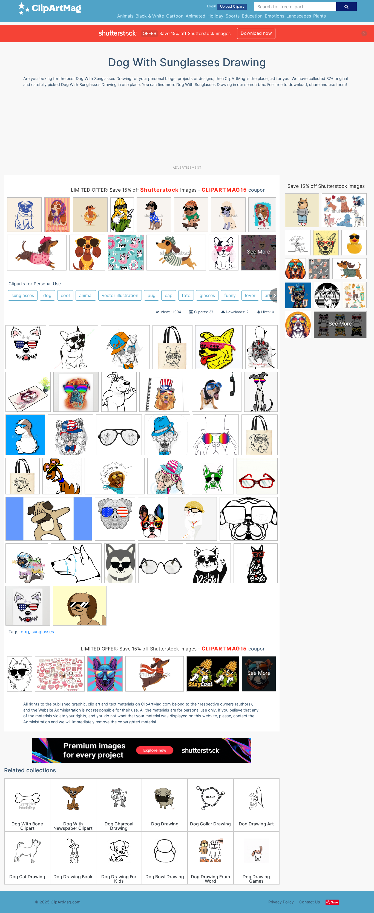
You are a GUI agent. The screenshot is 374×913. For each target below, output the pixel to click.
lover (250, 295)
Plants (319, 16)
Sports (233, 16)
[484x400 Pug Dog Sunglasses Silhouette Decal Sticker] (248, 521)
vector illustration (120, 295)
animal (86, 295)
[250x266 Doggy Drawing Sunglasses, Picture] (62, 478)
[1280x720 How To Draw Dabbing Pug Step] (49, 521)
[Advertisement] (187, 128)
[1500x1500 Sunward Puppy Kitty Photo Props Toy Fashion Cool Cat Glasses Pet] (161, 566)
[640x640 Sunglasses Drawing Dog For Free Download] (73, 350)
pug (152, 295)
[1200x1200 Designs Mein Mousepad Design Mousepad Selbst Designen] (167, 437)
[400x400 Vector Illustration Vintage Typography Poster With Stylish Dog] (255, 565)
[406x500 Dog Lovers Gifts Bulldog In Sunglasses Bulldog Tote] (172, 350)
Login (211, 6)
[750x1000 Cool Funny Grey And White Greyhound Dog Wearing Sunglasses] (260, 394)
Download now (256, 33)
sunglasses (22, 295)
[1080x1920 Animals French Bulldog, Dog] (151, 521)
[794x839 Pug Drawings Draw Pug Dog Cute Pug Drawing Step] (27, 566)
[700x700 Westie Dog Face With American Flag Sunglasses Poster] (28, 608)
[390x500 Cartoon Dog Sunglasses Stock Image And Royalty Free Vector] (119, 394)
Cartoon (174, 16)
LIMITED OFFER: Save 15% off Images (134, 190)
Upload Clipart (232, 6)
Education (252, 16)
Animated (195, 16)
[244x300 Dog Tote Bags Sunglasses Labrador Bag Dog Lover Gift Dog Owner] (22, 478)
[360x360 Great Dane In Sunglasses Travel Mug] (213, 478)
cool (65, 295)
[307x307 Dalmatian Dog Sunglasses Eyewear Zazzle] (119, 437)
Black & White (150, 16)
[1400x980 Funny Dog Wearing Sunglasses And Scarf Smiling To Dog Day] (114, 479)
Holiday (215, 16)
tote (186, 295)
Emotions (274, 16)
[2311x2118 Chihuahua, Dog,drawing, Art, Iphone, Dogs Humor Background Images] (216, 394)
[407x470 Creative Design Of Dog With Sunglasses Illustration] (25, 437)
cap (168, 295)
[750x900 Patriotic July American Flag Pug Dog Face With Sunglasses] (115, 521)
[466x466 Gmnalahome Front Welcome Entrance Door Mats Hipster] (28, 394)
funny (230, 295)
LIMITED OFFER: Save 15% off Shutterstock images (139, 649)
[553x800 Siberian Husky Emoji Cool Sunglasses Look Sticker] (120, 566)
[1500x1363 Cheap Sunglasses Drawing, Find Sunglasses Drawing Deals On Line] (164, 394)
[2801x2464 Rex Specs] (76, 566)
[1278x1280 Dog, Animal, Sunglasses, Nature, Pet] (215, 437)
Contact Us (309, 902)
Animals (125, 16)
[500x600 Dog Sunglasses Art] (26, 350)
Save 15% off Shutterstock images (326, 186)
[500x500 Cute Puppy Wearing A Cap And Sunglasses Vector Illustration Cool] (70, 437)
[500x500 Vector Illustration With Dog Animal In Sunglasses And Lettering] (208, 566)
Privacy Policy (281, 902)
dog (47, 295)
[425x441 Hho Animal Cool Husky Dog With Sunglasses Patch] (218, 350)
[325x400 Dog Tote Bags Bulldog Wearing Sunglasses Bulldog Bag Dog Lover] (259, 437)
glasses (207, 295)
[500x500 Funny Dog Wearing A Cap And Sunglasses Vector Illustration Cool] (168, 478)
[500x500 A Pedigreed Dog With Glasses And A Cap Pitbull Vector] (125, 350)
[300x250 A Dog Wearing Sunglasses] (79, 608)
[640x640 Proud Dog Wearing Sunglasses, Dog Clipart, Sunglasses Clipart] (192, 521)
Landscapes (298, 16)
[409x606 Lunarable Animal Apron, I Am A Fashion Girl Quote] (261, 349)
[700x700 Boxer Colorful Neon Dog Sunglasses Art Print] (76, 394)
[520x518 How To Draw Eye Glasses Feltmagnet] (257, 478)
